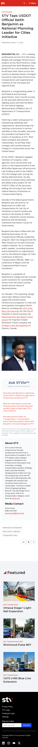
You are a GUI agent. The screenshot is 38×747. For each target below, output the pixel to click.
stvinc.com (16, 498)
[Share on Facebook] (33, 542)
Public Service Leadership (11, 531)
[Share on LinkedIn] (24, 542)
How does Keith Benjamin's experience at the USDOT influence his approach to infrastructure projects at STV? (19, 395)
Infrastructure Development (12, 528)
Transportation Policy (10, 535)
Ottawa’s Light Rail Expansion (15, 325)
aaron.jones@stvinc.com (14, 513)
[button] (24, 3)
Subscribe (26, 725)
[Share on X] (28, 542)
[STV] (3, 3)
